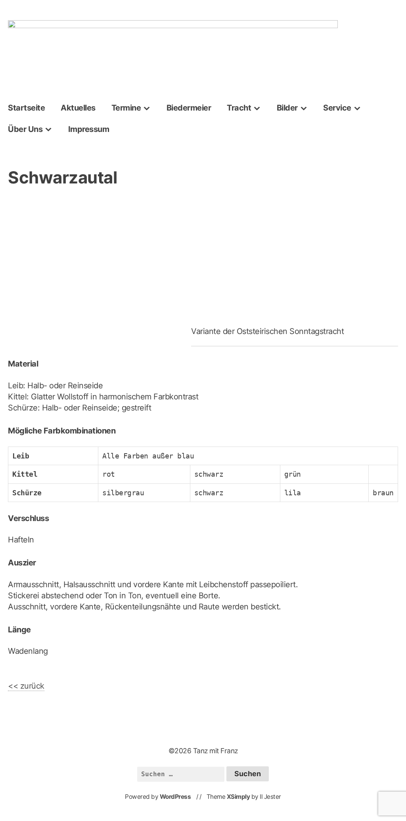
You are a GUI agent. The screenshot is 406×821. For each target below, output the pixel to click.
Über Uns (25, 129)
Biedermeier (189, 108)
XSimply (238, 796)
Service (337, 108)
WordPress (175, 796)
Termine (126, 108)
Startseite (26, 108)
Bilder (287, 108)
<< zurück (26, 686)
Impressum (88, 129)
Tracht (239, 108)
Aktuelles (78, 108)
